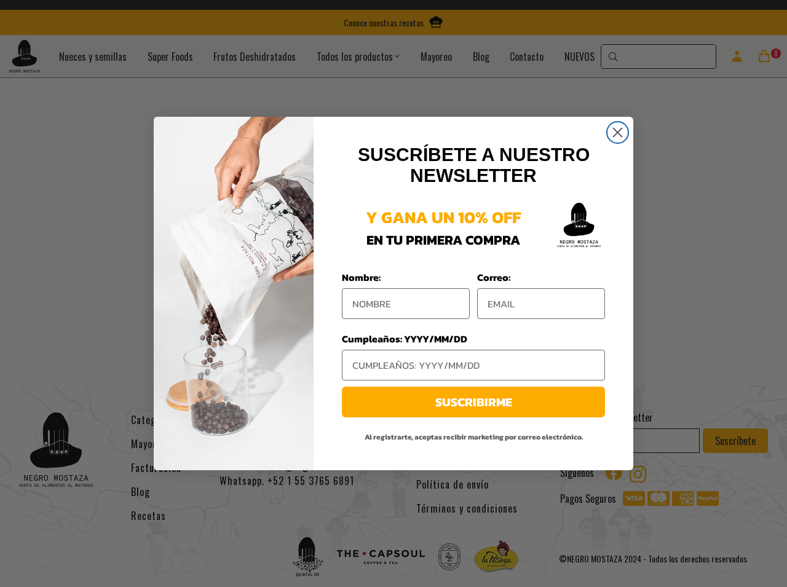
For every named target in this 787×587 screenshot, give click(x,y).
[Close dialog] (617, 132)
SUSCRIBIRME (473, 402)
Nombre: (361, 277)
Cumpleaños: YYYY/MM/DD (404, 338)
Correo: (493, 277)
